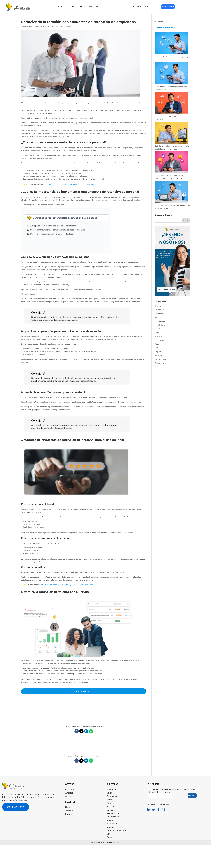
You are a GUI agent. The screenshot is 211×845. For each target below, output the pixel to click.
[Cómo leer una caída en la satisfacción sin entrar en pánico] (171, 192)
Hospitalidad (160, 321)
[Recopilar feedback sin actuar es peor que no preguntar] (171, 43)
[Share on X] (81, 731)
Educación (159, 310)
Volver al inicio (164, 21)
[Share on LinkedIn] (86, 731)
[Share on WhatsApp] (91, 731)
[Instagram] (163, 809)
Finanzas (158, 317)
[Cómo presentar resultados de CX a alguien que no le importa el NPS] (171, 162)
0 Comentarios (68, 26)
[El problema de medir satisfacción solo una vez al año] (171, 73)
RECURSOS (94, 6)
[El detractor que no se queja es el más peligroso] (171, 103)
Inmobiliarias (160, 329)
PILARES (62, 6)
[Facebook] (158, 809)
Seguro (158, 352)
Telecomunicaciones (163, 367)
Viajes (157, 370)
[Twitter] (153, 809)
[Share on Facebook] (76, 731)
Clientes (158, 306)
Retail (157, 344)
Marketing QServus (32, 26)
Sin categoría (160, 359)
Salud (157, 348)
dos (92, 184)
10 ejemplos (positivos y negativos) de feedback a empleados (67, 585)
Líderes (158, 333)
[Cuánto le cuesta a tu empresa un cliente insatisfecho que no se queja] (171, 133)
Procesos (159, 336)
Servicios (158, 355)
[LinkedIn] (148, 809)
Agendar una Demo (84, 691)
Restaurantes (160, 340)
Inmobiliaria (160, 325)
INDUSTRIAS (77, 6)
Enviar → (192, 795)
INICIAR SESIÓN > (140, 6)
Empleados (56, 26)
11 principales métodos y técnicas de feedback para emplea (66, 184)
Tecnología (159, 363)
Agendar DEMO (168, 7)
